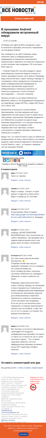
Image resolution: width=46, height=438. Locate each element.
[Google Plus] (18, 160)
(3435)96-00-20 (6, 410)
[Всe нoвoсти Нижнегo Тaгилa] (18, 15)
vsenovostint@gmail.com (10, 412)
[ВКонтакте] (4, 160)
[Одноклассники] (11, 160)
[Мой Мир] (15, 160)
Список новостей (24, 18)
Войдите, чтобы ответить (21, 180)
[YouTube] (7, 2)
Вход (40, 2)
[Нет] (43, 430)
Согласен (23, 434)
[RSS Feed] (3, 2)
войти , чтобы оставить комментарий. (27, 368)
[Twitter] (8, 160)
